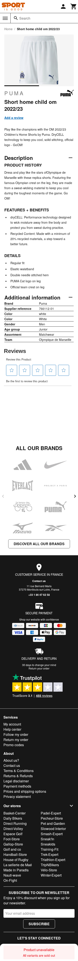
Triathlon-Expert (53, 859)
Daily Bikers (12, 818)
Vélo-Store (49, 869)
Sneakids (48, 844)
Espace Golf (12, 833)
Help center (12, 729)
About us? (11, 760)
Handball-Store (15, 854)
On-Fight (10, 880)
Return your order (39, 668)
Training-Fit (49, 849)
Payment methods (17, 786)
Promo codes (13, 744)
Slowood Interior (53, 828)
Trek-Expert (49, 854)
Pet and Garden (53, 823)
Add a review (13, 117)
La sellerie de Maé (17, 864)
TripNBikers (50, 864)
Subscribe (39, 923)
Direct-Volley (13, 828)
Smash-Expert (52, 833)
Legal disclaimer (16, 780)
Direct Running (15, 823)
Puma (14, 93)
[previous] (3, 496)
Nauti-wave (12, 875)
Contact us (39, 581)
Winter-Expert (51, 875)
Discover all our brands (39, 543)
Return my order (15, 739)
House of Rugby (15, 859)
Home (8, 29)
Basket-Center (14, 813)
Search (24, 18)
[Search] (15, 18)
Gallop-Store (13, 844)
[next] (75, 496)
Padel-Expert (51, 813)
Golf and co (12, 849)
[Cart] (73, 6)
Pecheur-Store (52, 818)
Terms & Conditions (18, 770)
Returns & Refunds (18, 775)
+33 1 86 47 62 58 (39, 595)
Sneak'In (47, 838)
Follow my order (15, 734)
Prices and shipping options (24, 791)
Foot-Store (11, 838)
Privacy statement (17, 796)
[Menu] (5, 18)
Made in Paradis (16, 869)
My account (12, 724)
